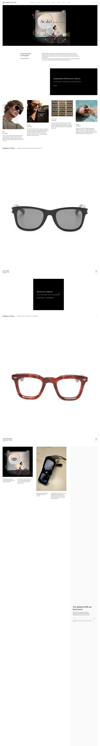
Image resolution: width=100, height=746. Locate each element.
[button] (96, 272)
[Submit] (94, 618)
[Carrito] (96, 2)
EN (90, 2)
